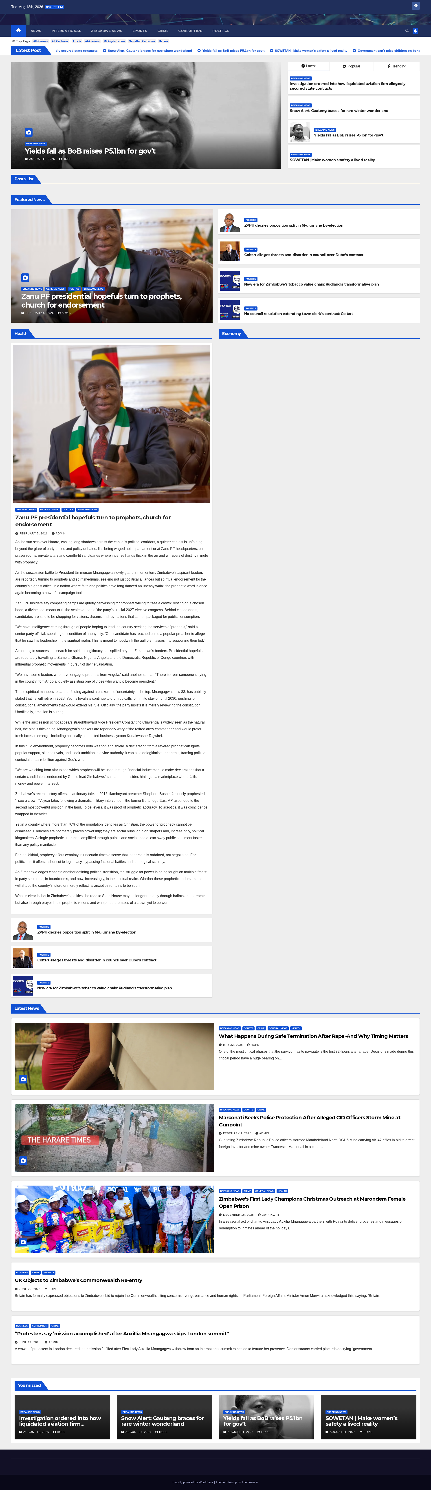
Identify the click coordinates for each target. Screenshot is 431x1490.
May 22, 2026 (233, 1044)
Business (22, 1272)
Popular (353, 66)
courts (248, 1028)
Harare (163, 41)
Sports (139, 31)
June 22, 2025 (30, 1289)
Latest (311, 66)
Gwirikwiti (270, 1214)
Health (296, 1028)
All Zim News (60, 41)
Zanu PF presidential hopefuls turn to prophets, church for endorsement (101, 300)
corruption (190, 31)
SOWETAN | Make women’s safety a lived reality (332, 160)
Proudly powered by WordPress (193, 1482)
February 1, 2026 (237, 1133)
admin (67, 313)
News (36, 31)
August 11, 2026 (42, 159)
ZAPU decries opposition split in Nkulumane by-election (293, 225)
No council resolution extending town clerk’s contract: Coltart (298, 314)
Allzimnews (40, 41)
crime (163, 31)
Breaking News (36, 143)
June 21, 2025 (30, 1342)
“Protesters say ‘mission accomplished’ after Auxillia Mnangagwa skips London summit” (122, 1334)
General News (55, 289)
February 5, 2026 (40, 313)
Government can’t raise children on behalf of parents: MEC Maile (133, 151)
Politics (220, 31)
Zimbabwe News (107, 31)
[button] (407, 31)
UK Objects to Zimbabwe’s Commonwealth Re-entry (78, 1280)
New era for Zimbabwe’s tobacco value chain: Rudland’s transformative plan (311, 284)
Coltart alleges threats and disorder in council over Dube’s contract (303, 255)
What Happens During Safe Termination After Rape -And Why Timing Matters (313, 1036)
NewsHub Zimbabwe (142, 41)
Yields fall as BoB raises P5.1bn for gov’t (348, 135)
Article (77, 41)
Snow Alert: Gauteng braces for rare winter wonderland (339, 111)
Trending (398, 66)
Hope (67, 159)
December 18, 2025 (239, 1214)
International (66, 31)
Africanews (92, 41)
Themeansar (250, 1482)
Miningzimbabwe (114, 41)
